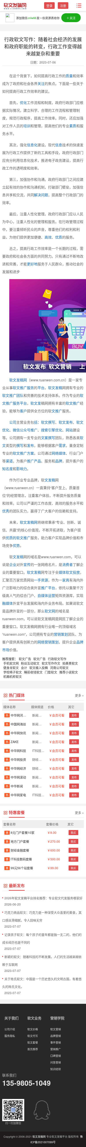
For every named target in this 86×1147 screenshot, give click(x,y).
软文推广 (73, 403)
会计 (24, 667)
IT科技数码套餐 (19, 859)
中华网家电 (16, 795)
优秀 (5, 511)
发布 (30, 445)
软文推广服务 (23, 387)
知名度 (7, 468)
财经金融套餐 (17, 850)
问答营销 (55, 1062)
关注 (41, 83)
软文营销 (55, 1029)
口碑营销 (55, 1056)
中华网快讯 (16, 733)
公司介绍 (9, 1029)
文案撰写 (48, 437)
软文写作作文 (51, 663)
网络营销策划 (48, 642)
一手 (37, 580)
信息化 (32, 144)
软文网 (50, 611)
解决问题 (41, 194)
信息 (58, 144)
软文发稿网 (18, 379)
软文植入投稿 (38, 667)
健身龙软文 (11, 667)
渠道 (9, 460)
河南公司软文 (59, 667)
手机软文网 (11, 663)
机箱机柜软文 (12, 676)
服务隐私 (9, 1036)
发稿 (19, 556)
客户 (23, 410)
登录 (49, 5)
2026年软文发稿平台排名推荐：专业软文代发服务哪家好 (43, 898)
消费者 (67, 564)
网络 (55, 453)
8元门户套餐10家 (20, 832)
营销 (57, 634)
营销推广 (55, 1049)
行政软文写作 (57, 659)
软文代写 (32, 1036)
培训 (26, 125)
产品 (37, 460)
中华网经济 (16, 768)
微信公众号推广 (25, 430)
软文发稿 (55, 387)
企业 (12, 564)
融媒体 (7, 603)
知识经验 (55, 1069)
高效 (48, 237)
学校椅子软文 (12, 672)
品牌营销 (55, 1036)
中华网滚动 (16, 777)
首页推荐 (32, 1049)
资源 (44, 580)
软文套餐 (32, 1042)
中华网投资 (16, 759)
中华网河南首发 (19, 715)
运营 (51, 595)
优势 (16, 545)
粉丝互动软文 (30, 663)
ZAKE (12, 742)
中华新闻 (14, 786)
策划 (64, 634)
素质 (72, 125)
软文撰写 (48, 422)
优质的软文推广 (18, 537)
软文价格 (32, 1029)
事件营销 (55, 1042)
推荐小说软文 (68, 672)
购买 (73, 832)
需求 (62, 445)
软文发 (35, 403)
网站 (69, 430)
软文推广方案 (23, 453)
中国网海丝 (16, 724)
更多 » (79, 695)
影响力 (21, 468)
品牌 (58, 460)
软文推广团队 (12, 395)
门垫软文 (51, 672)
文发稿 (50, 480)
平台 (41, 387)
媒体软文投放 (69, 572)
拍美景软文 (70, 663)
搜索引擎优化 (51, 430)
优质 (58, 237)
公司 (12, 422)
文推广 (57, 410)
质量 (69, 75)
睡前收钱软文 (33, 672)
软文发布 (66, 422)
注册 (63, 5)
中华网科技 (16, 750)
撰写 (19, 445)
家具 (65, 580)
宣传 (26, 564)
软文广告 (25, 659)
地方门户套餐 (17, 841)
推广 (30, 460)
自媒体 (42, 595)
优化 (23, 102)
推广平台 (48, 587)
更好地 (32, 263)
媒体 (62, 453)
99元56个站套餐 (19, 868)
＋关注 (71, 17)
